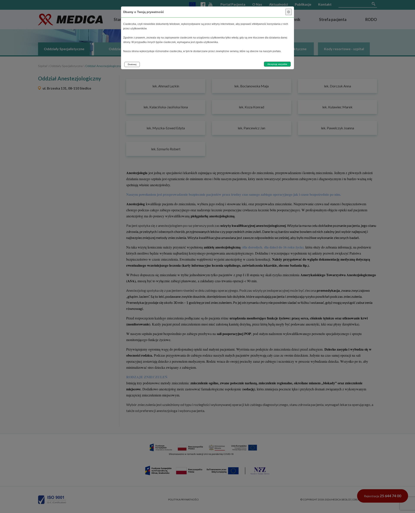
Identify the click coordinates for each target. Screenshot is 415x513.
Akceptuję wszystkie (277, 64)
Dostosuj (132, 64)
